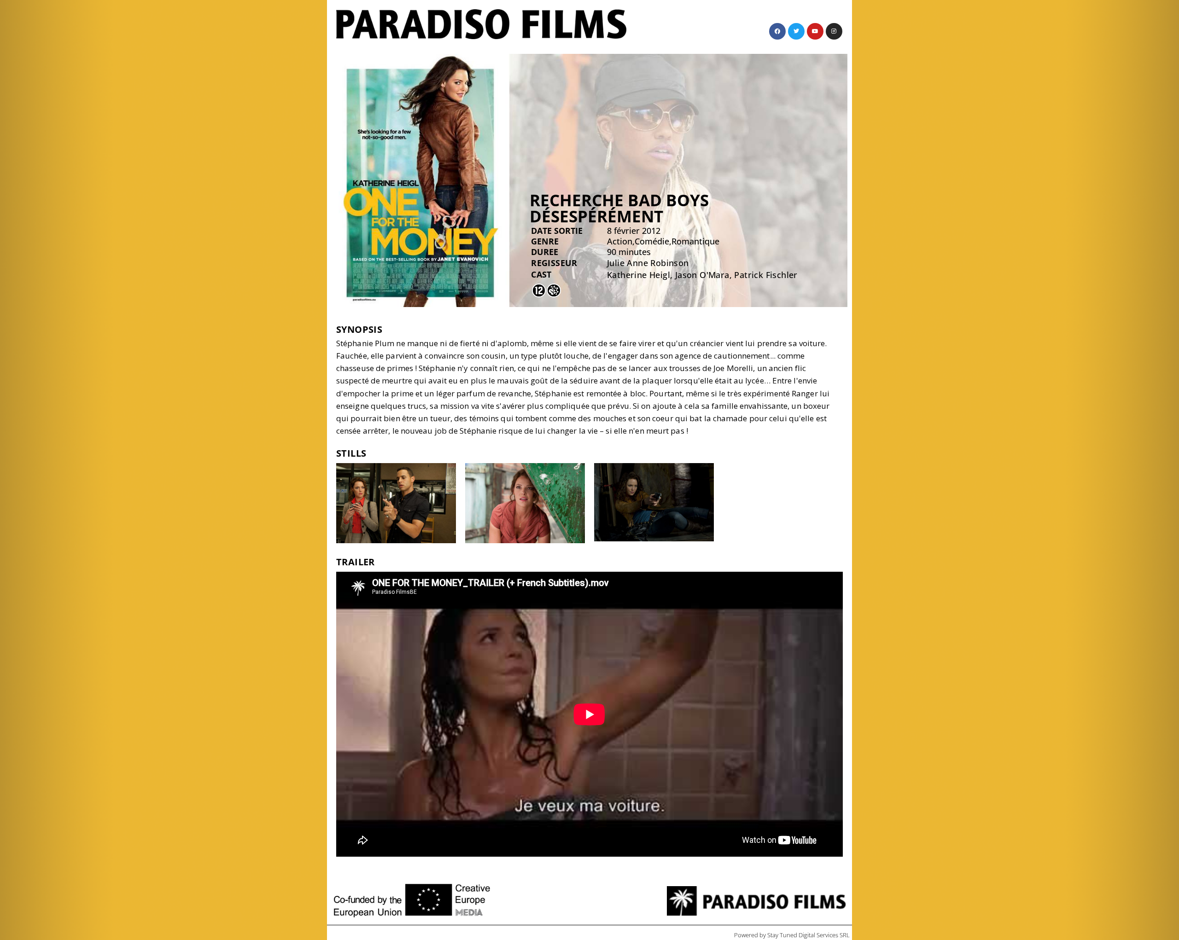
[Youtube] (815, 31)
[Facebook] (777, 31)
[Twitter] (796, 31)
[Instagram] (834, 31)
